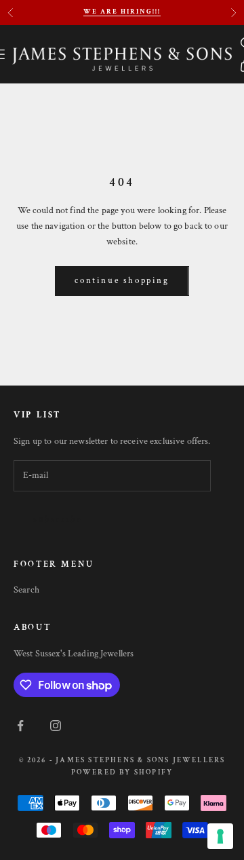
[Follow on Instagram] (55, 725)
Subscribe (57, 519)
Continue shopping (122, 280)
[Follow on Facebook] (20, 725)
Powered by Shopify (122, 772)
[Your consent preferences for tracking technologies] (220, 836)
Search (26, 590)
